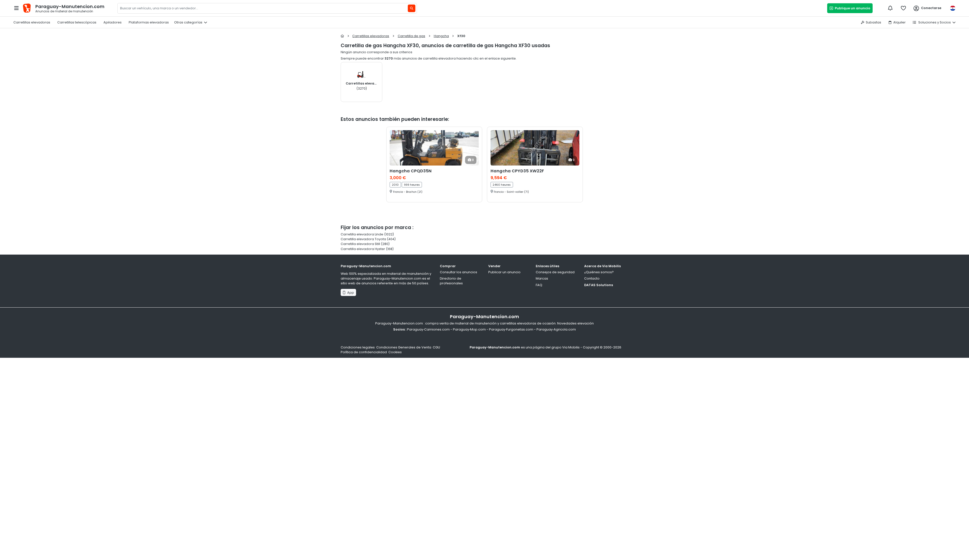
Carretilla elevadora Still (360, 244)
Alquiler (899, 22)
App (350, 292)
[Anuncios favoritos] (903, 8)
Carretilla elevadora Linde (362, 234)
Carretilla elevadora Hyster (363, 249)
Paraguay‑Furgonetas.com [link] (511, 329)
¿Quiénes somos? (599, 272)
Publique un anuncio (851, 8)
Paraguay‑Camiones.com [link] (428, 329)
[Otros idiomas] (952, 8)
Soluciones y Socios (934, 22)
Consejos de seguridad (555, 272)
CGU (436, 347)
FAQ (539, 285)
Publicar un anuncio (504, 272)
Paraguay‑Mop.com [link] (469, 329)
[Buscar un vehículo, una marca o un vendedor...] (411, 8)
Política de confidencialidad (364, 352)
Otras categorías (188, 22)
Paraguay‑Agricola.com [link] (556, 329)
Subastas (873, 22)
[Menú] (16, 8)
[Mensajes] (890, 8)
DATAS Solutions (598, 285)
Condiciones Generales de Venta (403, 347)
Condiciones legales (358, 347)
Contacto (592, 278)
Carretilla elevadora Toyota (363, 239)
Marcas (542, 278)
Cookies (395, 352)
